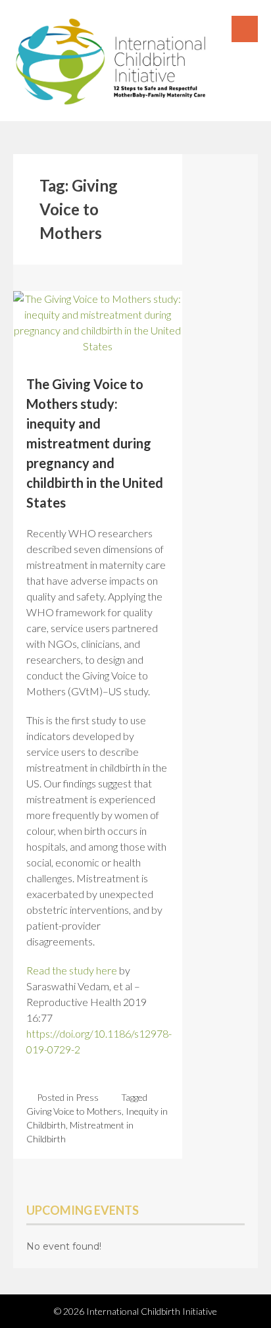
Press (87, 1097)
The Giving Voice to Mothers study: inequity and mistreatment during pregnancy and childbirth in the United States (94, 443)
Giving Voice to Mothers (74, 1111)
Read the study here (72, 970)
